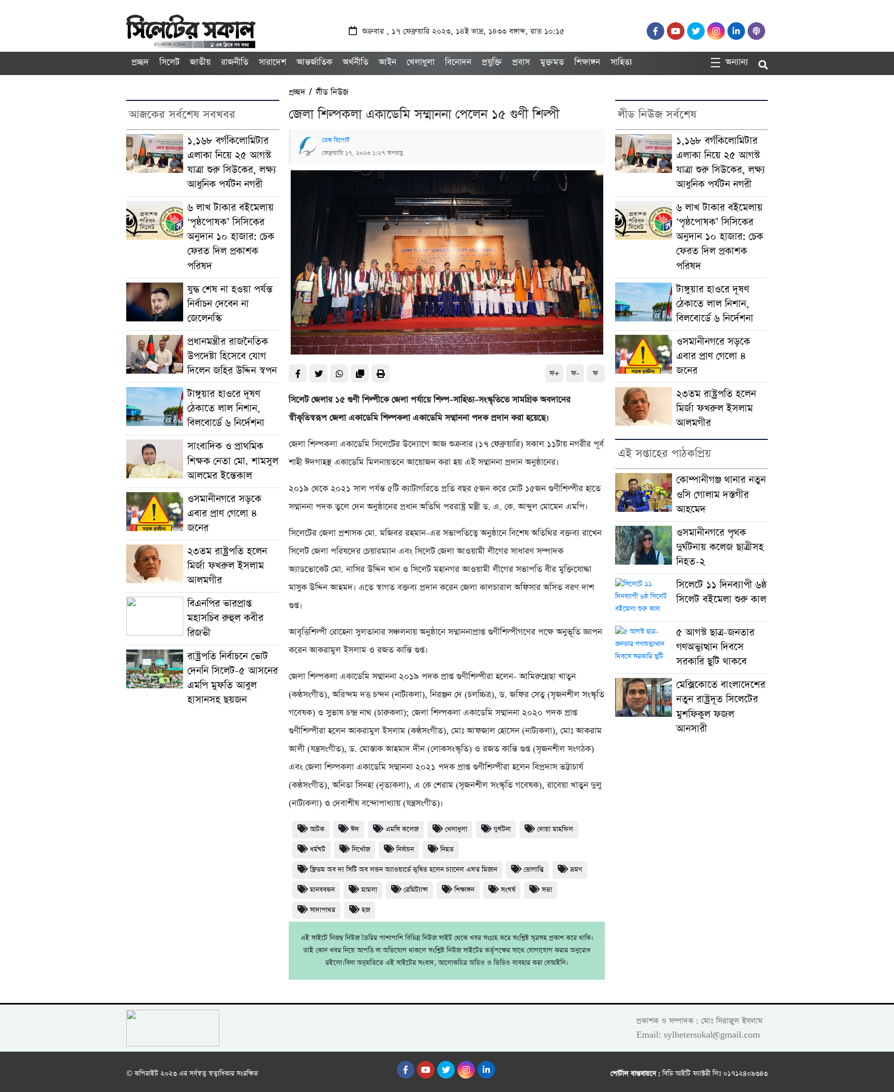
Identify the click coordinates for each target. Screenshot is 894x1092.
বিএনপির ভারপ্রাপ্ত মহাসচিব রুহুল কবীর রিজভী (225, 618)
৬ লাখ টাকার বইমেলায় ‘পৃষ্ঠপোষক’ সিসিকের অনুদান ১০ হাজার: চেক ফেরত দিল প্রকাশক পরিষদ (230, 237)
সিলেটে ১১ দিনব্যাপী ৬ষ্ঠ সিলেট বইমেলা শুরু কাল (721, 592)
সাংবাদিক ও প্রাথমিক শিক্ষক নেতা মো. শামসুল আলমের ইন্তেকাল (232, 460)
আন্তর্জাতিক (314, 62)
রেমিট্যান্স (416, 890)
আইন (387, 62)
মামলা (369, 890)
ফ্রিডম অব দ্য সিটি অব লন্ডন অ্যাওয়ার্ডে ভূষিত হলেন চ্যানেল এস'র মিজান (403, 870)
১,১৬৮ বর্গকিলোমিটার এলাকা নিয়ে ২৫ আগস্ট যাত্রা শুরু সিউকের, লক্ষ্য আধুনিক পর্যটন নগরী (231, 162)
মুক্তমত (552, 62)
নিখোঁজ (361, 849)
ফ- (575, 373)
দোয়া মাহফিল (555, 829)
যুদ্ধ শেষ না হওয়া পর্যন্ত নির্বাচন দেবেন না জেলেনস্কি (230, 304)
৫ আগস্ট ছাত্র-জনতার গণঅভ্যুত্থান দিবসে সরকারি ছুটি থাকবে (715, 647)
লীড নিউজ (332, 92)
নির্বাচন (405, 849)
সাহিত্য (621, 62)
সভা (547, 890)
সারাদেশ (272, 62)
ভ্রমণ (576, 870)
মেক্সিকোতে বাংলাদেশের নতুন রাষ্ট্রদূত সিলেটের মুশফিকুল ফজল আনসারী (720, 706)
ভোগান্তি (534, 870)
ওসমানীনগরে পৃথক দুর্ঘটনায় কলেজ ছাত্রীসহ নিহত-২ (720, 547)
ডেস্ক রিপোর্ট (335, 140)
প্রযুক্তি (492, 62)
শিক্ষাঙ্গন (587, 62)
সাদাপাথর (322, 910)
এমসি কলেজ (402, 829)
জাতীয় (200, 62)
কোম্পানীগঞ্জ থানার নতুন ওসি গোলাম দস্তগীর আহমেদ (721, 494)
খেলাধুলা (421, 62)
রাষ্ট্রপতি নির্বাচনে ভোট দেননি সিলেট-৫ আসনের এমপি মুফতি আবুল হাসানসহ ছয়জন (232, 678)
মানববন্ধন (322, 890)
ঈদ (355, 829)
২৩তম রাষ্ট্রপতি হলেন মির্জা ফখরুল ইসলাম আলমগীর (227, 565)
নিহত (447, 849)
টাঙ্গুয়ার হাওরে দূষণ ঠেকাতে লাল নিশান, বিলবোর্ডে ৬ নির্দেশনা (225, 408)
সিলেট (169, 62)
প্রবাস (521, 62)
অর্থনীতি (355, 62)
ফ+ (554, 373)
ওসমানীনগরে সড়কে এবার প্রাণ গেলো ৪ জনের (224, 513)
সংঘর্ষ (508, 890)
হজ (366, 910)
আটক (317, 829)
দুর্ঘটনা (502, 829)
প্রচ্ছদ (140, 62)
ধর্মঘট (317, 849)
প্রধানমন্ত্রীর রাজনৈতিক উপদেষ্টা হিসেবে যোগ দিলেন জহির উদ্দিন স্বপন (232, 356)
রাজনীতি (234, 62)
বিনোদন (458, 62)
